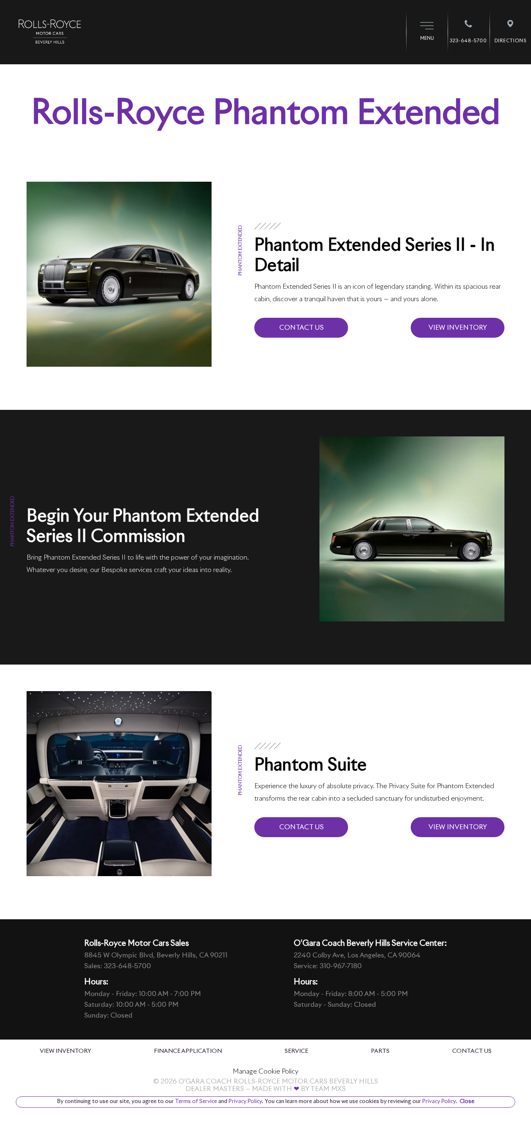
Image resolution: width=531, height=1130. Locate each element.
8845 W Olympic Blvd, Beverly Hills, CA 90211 (155, 955)
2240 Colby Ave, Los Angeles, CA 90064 (357, 955)
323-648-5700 (127, 966)
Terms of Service (196, 1101)
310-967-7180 (340, 966)
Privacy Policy (244, 1101)
